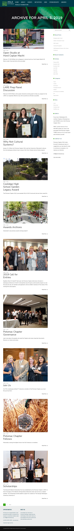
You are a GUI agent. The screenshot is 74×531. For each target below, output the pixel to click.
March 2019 (55, 74)
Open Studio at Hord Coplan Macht (13, 54)
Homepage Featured (10, 241)
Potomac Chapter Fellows (12, 437)
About (23, 2)
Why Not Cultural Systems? (13, 143)
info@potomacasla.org (9, 517)
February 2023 (56, 62)
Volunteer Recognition (57, 45)
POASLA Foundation (21, 5)
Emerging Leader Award (57, 38)
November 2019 (56, 66)
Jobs (45, 2)
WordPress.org (56, 109)
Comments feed (56, 107)
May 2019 (55, 70)
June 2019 (55, 68)
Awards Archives (12, 227)
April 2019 (55, 72)
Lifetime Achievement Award (58, 40)
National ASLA (64, 126)
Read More (44, 64)
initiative (55, 89)
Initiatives (38, 2)
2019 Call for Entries (10, 276)
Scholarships (10, 486)
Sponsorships (54, 2)
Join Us (7, 385)
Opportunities (22, 452)
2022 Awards (55, 43)
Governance (55, 85)
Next (10, 504)
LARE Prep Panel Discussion (12, 89)
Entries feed (55, 105)
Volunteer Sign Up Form (8, 523)
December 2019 (56, 64)
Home (17, 2)
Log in (54, 103)
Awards (63, 2)
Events (30, 2)
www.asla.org (15, 520)
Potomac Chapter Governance (12, 333)
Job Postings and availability (11, 452)
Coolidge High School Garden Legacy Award (11, 186)
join (6, 30)
